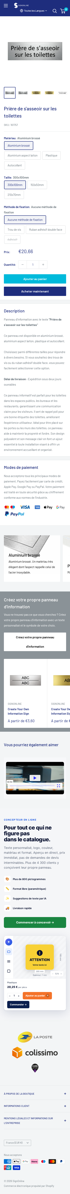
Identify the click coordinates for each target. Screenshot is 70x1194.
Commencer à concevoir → (35, 922)
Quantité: (10, 264)
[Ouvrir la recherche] (55, 11)
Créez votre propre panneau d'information (35, 641)
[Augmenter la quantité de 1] (43, 264)
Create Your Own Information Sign (18, 711)
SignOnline (15, 703)
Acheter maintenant (35, 291)
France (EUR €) (14, 1142)
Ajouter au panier (35, 279)
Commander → (18, 1004)
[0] (62, 11)
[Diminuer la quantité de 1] (22, 264)
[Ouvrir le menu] (6, 5)
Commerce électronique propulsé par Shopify (29, 1185)
